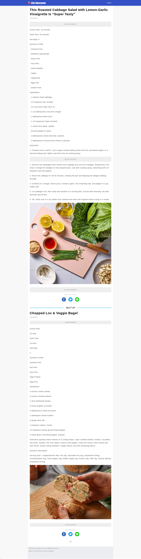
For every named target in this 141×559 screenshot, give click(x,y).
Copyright (51, 551)
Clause (40, 551)
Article (109, 3)
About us (31, 551)
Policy (36, 551)
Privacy (45, 551)
